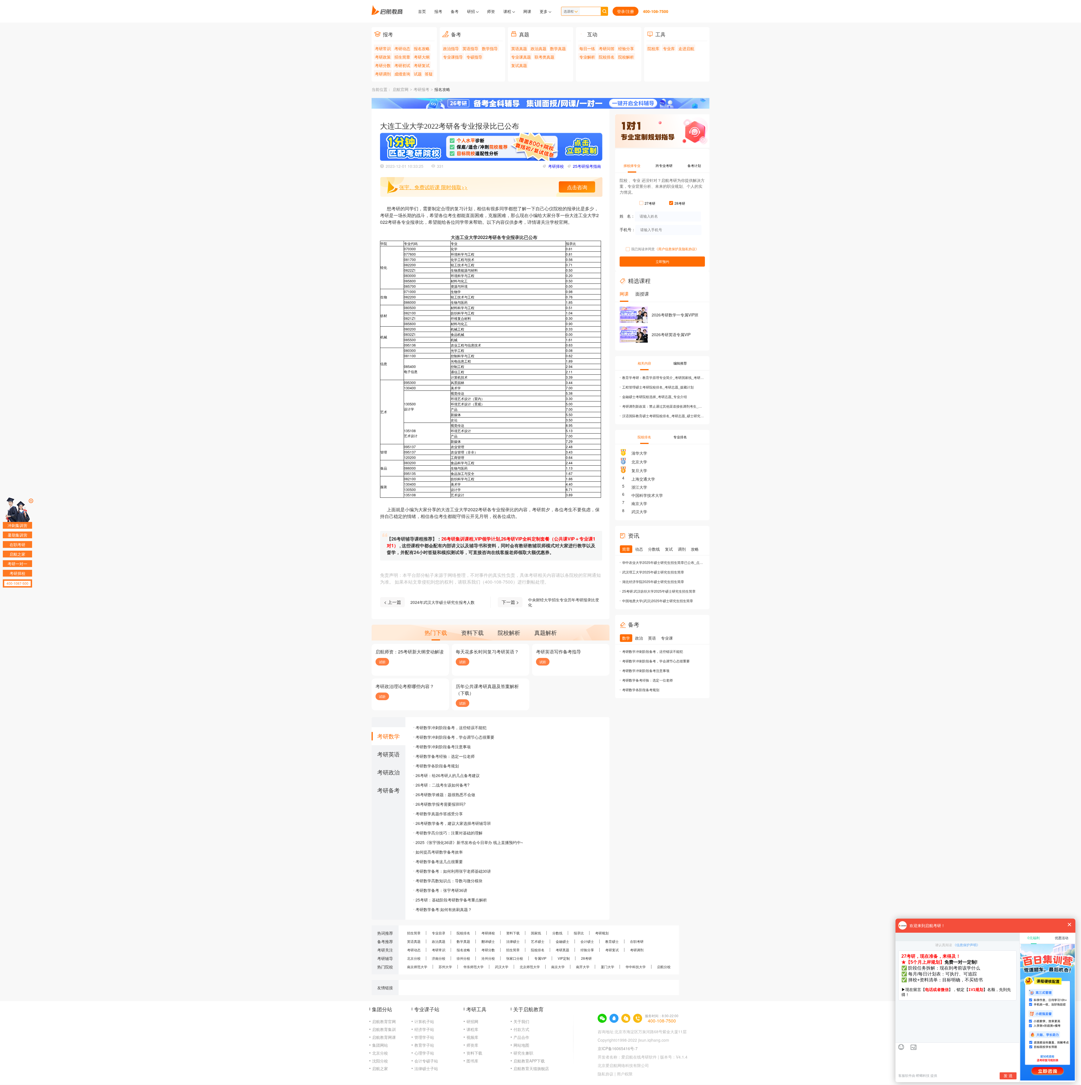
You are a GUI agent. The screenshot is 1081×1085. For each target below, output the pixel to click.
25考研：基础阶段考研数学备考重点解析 (451, 899)
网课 (527, 11)
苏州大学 (445, 966)
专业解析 (587, 57)
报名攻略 (422, 48)
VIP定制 (564, 958)
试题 (418, 74)
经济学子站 (424, 1029)
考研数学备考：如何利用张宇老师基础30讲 (453, 871)
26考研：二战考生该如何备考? (443, 784)
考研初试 (402, 65)
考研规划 (602, 932)
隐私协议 (605, 1074)
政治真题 (538, 48)
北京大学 (639, 462)
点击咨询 (577, 187)
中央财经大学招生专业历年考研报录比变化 (563, 602)
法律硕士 (513, 941)
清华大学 (639, 453)
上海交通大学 (643, 479)
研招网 (472, 1021)
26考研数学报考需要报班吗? (441, 804)
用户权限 (625, 1074)
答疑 (429, 74)
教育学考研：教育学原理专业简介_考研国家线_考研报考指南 (663, 377)
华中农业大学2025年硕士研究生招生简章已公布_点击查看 (663, 562)
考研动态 (402, 48)
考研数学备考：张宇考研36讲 (441, 890)
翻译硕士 (488, 941)
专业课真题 (521, 57)
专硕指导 (474, 57)
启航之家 (380, 1068)
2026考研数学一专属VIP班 (675, 315)
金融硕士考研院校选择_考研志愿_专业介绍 (654, 396)
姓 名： (627, 215)
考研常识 (383, 48)
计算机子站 (424, 1021)
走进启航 (686, 48)
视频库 (472, 1037)
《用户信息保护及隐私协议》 (677, 248)
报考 (438, 11)
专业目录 (438, 932)
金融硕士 (562, 941)
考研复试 (422, 65)
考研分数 (383, 65)
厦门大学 (607, 966)
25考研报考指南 (587, 166)
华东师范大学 (473, 966)
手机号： (627, 229)
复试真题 (519, 65)
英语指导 (470, 48)
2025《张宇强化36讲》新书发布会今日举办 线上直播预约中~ (469, 842)
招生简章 (402, 57)
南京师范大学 (417, 966)
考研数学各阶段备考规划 (437, 765)
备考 (455, 11)
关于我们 (521, 1021)
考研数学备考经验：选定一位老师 (445, 756)
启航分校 (664, 966)
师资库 (472, 1045)
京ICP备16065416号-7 (618, 1048)
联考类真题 (544, 57)
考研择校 (556, 166)
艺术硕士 (537, 941)
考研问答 (607, 48)
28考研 (586, 958)
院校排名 (607, 57)
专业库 (669, 48)
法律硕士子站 (426, 1068)
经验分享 (626, 48)
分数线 (557, 932)
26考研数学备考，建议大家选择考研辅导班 (453, 823)
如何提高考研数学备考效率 (439, 851)
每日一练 (587, 48)
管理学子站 (424, 1037)
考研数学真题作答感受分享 (439, 813)
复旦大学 (639, 470)
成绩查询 (402, 74)
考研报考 (421, 90)
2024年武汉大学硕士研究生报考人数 (442, 602)
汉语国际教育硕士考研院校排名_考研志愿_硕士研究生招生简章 (663, 415)
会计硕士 (587, 941)
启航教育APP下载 (529, 1060)
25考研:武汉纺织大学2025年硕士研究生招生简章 (659, 591)
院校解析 (626, 57)
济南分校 (438, 958)
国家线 (536, 932)
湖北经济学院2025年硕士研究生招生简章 (653, 581)
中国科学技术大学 (647, 495)
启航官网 (400, 90)
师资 (491, 11)
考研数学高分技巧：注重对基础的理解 (449, 832)
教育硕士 (612, 941)
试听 (382, 661)
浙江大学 (639, 487)
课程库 (472, 1029)
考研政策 (383, 57)
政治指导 (451, 48)
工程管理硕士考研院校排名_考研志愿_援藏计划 (658, 387)
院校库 (653, 48)
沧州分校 (488, 958)
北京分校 (414, 958)
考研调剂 (383, 74)
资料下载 (513, 932)
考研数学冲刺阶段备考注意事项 (443, 746)
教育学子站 (424, 1045)
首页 (422, 11)
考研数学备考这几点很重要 (439, 861)
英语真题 (519, 48)
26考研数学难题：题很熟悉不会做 (445, 794)
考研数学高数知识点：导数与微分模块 (449, 880)
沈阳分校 (380, 1060)
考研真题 (562, 949)
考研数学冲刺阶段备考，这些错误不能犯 (451, 727)
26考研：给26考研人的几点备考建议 (448, 775)
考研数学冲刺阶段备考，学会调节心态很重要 (455, 737)
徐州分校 (463, 958)
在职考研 (637, 941)
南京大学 (639, 503)
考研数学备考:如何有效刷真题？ (444, 909)
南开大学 (582, 966)
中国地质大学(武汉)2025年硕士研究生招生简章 (657, 600)
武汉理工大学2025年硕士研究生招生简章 (653, 572)
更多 (544, 11)
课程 (507, 11)
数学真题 (558, 48)
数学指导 (490, 48)
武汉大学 (639, 511)
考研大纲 (422, 57)
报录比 (579, 932)
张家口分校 (514, 958)
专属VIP (540, 958)
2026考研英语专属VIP (671, 334)
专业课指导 (453, 57)
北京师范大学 (530, 966)
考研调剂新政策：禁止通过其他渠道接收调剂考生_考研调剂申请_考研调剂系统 (663, 406)
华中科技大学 (636, 966)
